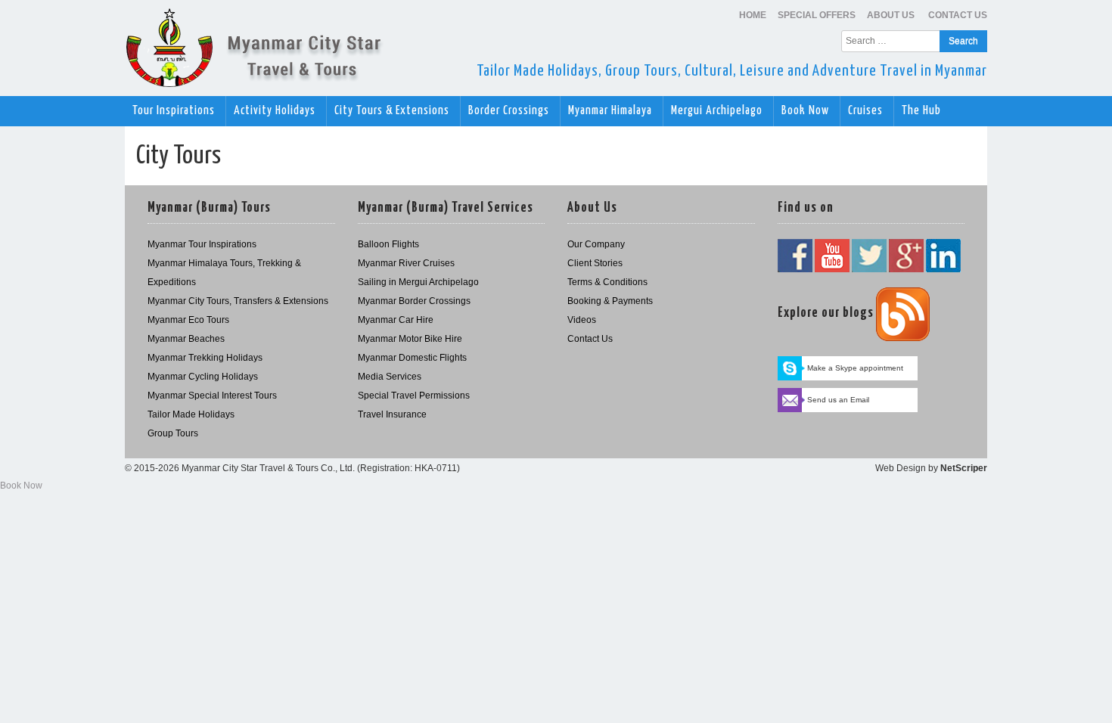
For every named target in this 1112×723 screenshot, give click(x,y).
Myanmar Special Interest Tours (212, 395)
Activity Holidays (276, 110)
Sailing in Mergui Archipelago (418, 282)
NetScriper (963, 468)
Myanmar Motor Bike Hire (410, 339)
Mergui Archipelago (718, 110)
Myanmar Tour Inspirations (202, 244)
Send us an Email (838, 400)
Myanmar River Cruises (406, 263)
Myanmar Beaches (186, 339)
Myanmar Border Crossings (414, 301)
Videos (581, 320)
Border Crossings (510, 110)
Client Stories (595, 263)
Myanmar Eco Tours (188, 320)
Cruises (867, 110)
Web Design (900, 468)
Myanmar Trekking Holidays (205, 357)
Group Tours (173, 433)
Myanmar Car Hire (395, 320)
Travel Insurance (392, 414)
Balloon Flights (388, 244)
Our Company (596, 244)
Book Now (806, 110)
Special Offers (817, 15)
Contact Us (957, 15)
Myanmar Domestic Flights (412, 357)
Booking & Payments (610, 301)
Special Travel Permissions (414, 395)
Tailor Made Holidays (191, 414)
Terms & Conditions (607, 282)
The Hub (923, 110)
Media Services (389, 376)
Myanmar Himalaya (611, 110)
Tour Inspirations (175, 110)
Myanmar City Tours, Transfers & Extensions (238, 301)
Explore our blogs (826, 313)
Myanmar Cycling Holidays (203, 376)
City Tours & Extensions (393, 110)
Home (752, 15)
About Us (892, 15)
